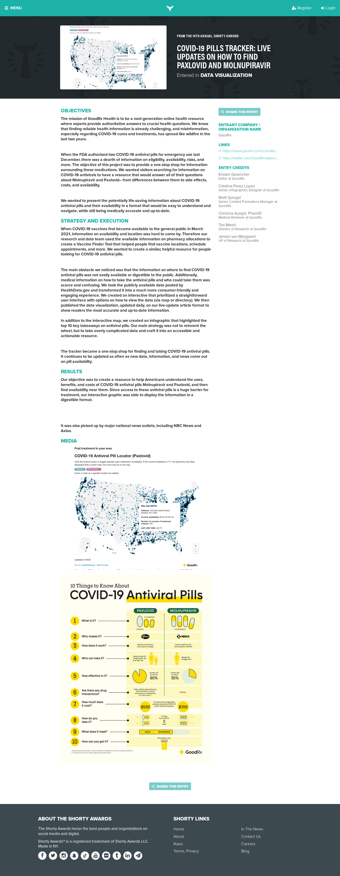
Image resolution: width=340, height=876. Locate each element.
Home (178, 829)
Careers (248, 843)
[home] (170, 8)
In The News (252, 829)
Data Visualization (226, 75)
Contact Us (251, 836)
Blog (245, 851)
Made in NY (48, 846)
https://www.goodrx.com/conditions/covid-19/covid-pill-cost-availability (277, 151)
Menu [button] (16, 8)
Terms (178, 851)
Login (330, 8)
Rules (178, 843)
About (178, 836)
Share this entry (241, 112)
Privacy (192, 851)
